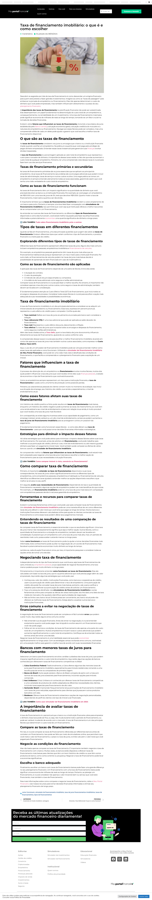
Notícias (51, 9)
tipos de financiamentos (43, 795)
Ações (20, 855)
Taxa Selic (50, 332)
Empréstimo (23, 867)
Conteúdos (41, 9)
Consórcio (22, 861)
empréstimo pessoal (42, 565)
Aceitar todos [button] (143, 896)
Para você (62, 9)
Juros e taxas (23, 883)
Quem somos (42, 14)
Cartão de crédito (25, 858)
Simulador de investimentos (59, 855)
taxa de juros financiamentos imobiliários (80, 792)
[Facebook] (113, 859)
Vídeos (83, 862)
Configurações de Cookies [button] (127, 896)
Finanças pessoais (25, 874)
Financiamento (24, 871)
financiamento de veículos (81, 248)
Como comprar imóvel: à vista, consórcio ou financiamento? (62, 461)
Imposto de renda (25, 877)
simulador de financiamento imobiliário (85, 350)
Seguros (21, 886)
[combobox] (106, 11)
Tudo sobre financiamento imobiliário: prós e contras (59, 222)
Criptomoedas (23, 864)
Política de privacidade (56, 874)
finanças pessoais (88, 374)
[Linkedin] (125, 859)
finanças (91, 149)
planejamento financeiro (30, 106)
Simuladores (90, 9)
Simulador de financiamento (59, 859)
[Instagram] (119, 859)
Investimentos (23, 880)
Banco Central (41, 127)
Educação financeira (88, 855)
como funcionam (28, 792)
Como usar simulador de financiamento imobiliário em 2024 (62, 702)
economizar (50, 218)
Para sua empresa (75, 9)
